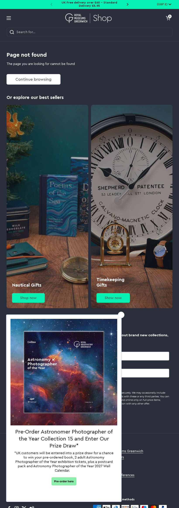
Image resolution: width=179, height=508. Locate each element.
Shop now (28, 298)
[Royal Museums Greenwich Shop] (88, 18)
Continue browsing (33, 79)
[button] (168, 18)
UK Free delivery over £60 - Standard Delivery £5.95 (89, 4)
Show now (113, 298)
